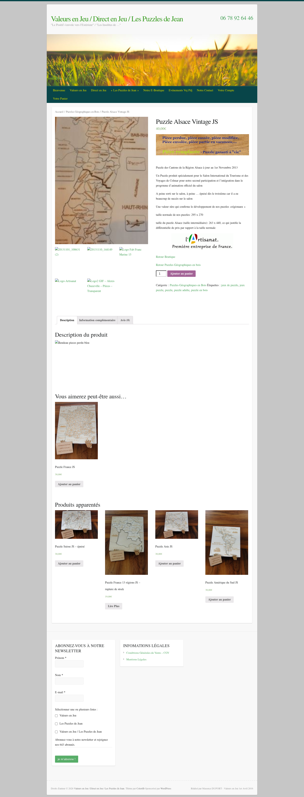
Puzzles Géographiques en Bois (82, 111)
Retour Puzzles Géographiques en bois (178, 265)
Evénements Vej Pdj (180, 90)
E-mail (60, 692)
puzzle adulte (181, 290)
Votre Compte (226, 90)
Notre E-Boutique (153, 90)
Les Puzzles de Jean (71, 723)
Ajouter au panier (181, 273)
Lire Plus (113, 606)
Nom (59, 675)
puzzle (168, 290)
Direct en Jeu (98, 90)
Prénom (60, 658)
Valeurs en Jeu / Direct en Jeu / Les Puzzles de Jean (117, 18)
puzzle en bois (199, 290)
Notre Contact (205, 90)
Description (67, 320)
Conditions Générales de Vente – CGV (147, 653)
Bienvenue (59, 90)
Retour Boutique (165, 257)
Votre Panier (60, 98)
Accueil (59, 111)
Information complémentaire (97, 320)
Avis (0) (125, 320)
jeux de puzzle (229, 285)
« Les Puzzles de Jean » (125, 90)
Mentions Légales (136, 659)
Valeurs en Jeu (78, 90)
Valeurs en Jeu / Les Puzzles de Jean (80, 731)
